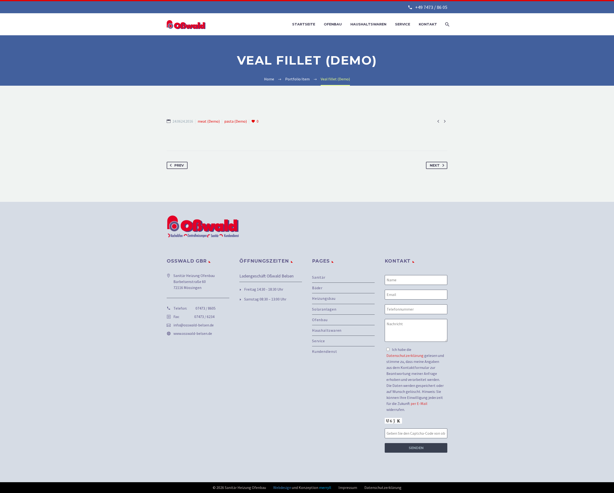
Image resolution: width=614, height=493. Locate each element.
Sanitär (318, 277)
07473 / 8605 (205, 308)
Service (402, 24)
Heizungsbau (324, 298)
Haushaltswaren (368, 24)
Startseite (303, 24)
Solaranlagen (324, 309)
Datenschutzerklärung (405, 355)
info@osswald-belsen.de (193, 325)
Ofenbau (333, 24)
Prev (179, 165)
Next (435, 165)
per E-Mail (419, 403)
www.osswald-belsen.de (192, 333)
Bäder (317, 287)
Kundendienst (324, 351)
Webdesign (282, 487)
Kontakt (428, 24)
